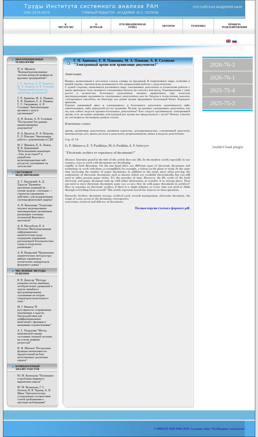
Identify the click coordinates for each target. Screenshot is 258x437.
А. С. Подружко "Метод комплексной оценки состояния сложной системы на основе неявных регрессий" (34, 336)
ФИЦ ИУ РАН (166, 428)
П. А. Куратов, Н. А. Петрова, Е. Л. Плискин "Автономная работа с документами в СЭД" (35, 136)
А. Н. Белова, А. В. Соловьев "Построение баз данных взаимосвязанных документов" (34, 123)
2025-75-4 (222, 90)
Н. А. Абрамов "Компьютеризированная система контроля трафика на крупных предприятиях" (35, 73)
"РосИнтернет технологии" (227, 428)
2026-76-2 (222, 64)
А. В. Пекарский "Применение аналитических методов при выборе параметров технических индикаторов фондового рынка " (35, 258)
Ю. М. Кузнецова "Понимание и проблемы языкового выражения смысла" (35, 378)
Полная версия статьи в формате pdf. (162, 208)
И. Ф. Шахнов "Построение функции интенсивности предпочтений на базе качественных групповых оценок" (34, 354)
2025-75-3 (222, 103)
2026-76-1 (222, 77)
